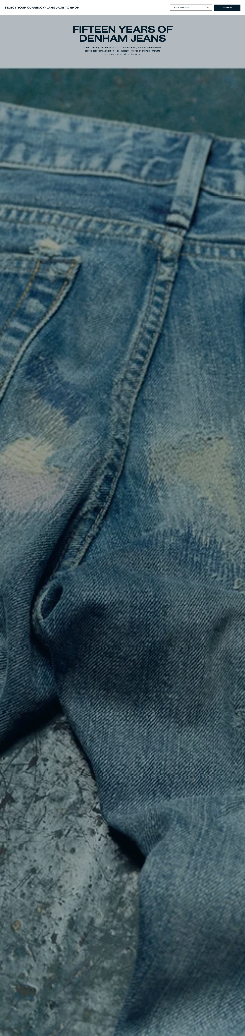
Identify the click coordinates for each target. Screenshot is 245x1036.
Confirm (227, 8)
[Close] (122, 518)
